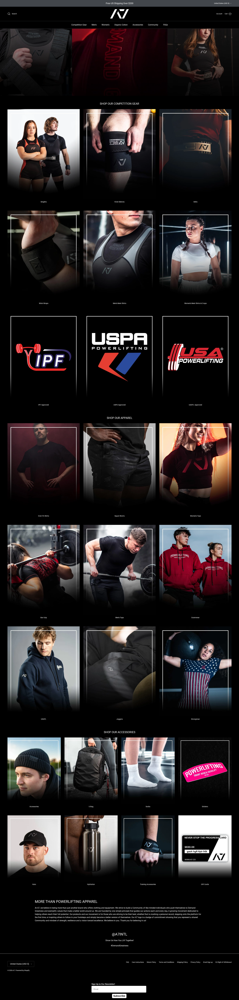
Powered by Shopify (23, 970)
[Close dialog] (236, 935)
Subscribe (119, 996)
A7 (14, 970)
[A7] (119, 14)
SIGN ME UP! (214, 986)
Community (153, 25)
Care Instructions (138, 962)
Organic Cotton (121, 25)
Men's (94, 25)
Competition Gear (79, 25)
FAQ (127, 962)
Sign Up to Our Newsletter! (103, 984)
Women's (105, 25)
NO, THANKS (215, 994)
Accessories (138, 25)
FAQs (165, 25)
